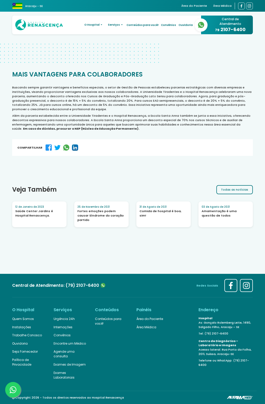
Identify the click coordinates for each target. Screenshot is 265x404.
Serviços (114, 25)
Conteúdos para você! (143, 25)
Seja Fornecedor (25, 351)
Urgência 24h (64, 319)
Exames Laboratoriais (64, 375)
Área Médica (222, 6)
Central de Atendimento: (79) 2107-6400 (56, 285)
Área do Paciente (194, 6)
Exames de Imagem (70, 364)
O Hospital (92, 25)
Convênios (168, 25)
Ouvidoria (186, 25)
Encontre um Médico (70, 343)
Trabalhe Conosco (27, 335)
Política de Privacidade (21, 362)
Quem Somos (23, 319)
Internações (63, 327)
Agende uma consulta (64, 353)
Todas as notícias (234, 189)
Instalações (21, 327)
